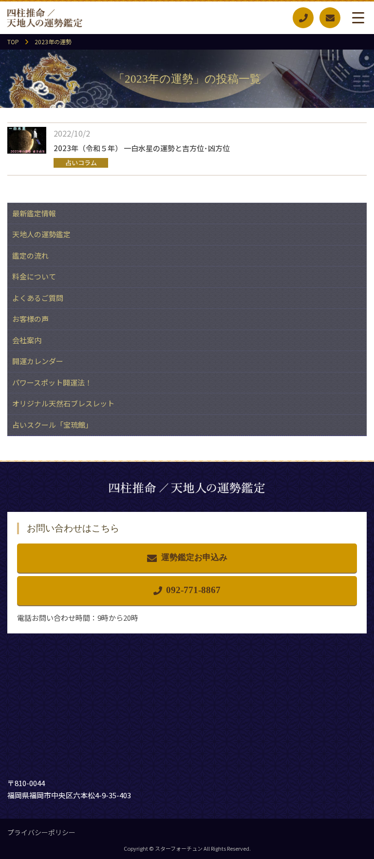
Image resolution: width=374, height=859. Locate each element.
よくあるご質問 (37, 298)
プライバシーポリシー (41, 832)
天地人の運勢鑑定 (41, 234)
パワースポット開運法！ (52, 382)
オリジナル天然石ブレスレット (63, 403)
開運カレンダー (37, 361)
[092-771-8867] (303, 17)
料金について (34, 276)
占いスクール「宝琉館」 (52, 425)
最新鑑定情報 (34, 213)
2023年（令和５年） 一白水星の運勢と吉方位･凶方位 (142, 148)
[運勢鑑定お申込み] (329, 17)
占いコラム (81, 162)
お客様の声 (30, 319)
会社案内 (26, 340)
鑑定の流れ (30, 255)
